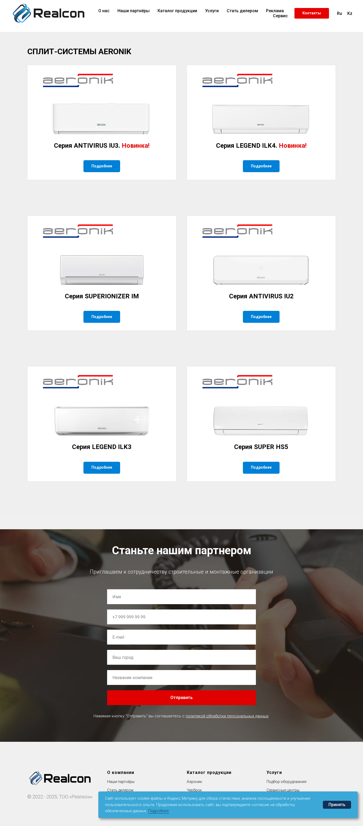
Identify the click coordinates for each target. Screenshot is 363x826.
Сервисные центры (283, 790)
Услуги (212, 10)
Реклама (275, 10)
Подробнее (158, 810)
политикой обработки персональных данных (227, 716)
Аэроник (194, 782)
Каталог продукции (177, 10)
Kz (349, 13)
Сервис (280, 15)
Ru (339, 13)
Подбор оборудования (286, 782)
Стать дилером (242, 10)
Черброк (194, 790)
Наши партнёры (133, 10)
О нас (103, 10)
